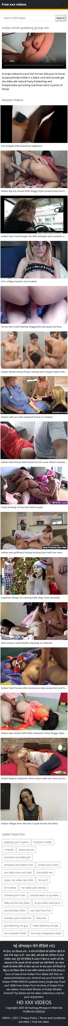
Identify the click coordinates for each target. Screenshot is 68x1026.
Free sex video (40, 1021)
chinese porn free (14, 895)
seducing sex (26, 849)
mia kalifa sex (44, 872)
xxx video (24, 1021)
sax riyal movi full (40, 910)
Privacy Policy (29, 1018)
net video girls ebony (33, 887)
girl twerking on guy (16, 925)
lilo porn (43, 880)
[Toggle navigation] (61, 4)
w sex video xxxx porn (47, 903)
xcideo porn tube (48, 865)
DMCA (6, 1018)
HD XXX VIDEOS (34, 1002)
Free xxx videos (14, 4)
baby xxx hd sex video (17, 903)
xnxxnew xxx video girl (17, 857)
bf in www (10, 887)
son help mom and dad (18, 872)
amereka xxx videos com (18, 865)
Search (61, 18)
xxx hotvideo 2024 (14, 910)
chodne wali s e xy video (44, 895)
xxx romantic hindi (15, 933)
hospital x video (42, 842)
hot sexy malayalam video (46, 933)
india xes (41, 918)
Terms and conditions (53, 1018)
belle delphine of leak (45, 925)
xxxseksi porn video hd (17, 918)
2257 (15, 1018)
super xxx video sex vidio (18, 880)
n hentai (9, 849)
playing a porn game (16, 842)
